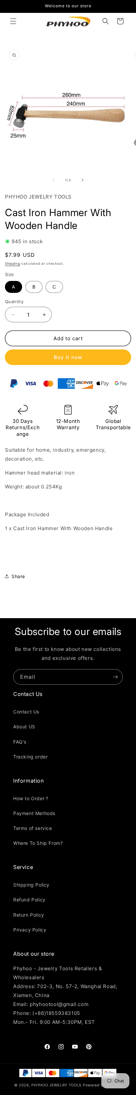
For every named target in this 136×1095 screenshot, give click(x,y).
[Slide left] (53, 180)
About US (24, 726)
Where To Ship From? (38, 843)
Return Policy (28, 915)
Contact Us (26, 711)
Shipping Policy (31, 885)
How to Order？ (31, 798)
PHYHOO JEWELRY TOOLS (56, 1085)
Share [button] (18, 576)
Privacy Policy (29, 930)
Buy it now (68, 357)
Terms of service (32, 828)
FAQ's (19, 742)
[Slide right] (82, 180)
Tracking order (30, 756)
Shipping (12, 263)
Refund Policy (29, 899)
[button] (13, 21)
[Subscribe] (115, 677)
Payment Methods (34, 813)
